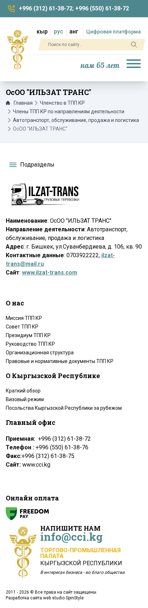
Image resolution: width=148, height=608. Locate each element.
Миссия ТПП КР (24, 318)
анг (73, 31)
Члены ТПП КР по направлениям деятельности (68, 111)
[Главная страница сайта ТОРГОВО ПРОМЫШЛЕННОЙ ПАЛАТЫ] (17, 50)
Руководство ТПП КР (30, 344)
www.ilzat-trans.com (49, 272)
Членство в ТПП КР (62, 103)
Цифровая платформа (113, 32)
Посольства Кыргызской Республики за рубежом (64, 408)
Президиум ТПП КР (28, 335)
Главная (23, 103)
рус (58, 31)
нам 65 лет (100, 65)
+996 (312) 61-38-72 (46, 8)
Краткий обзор (23, 391)
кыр (42, 31)
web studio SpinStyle (63, 597)
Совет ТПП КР (22, 327)
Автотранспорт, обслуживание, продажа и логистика (76, 120)
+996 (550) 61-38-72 (102, 8)
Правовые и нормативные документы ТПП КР (60, 361)
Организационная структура (40, 352)
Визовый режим (25, 399)
